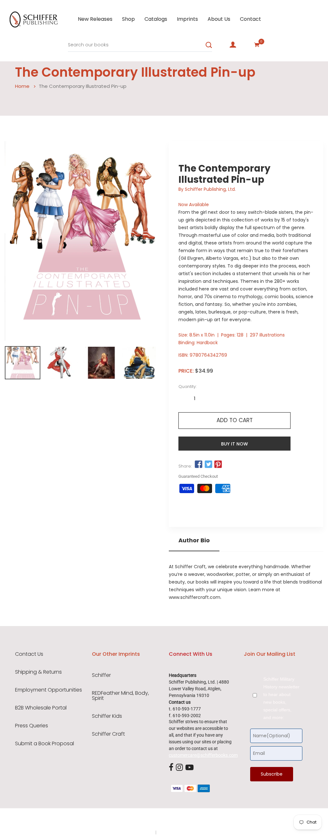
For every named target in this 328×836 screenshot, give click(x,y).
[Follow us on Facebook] (198, 464)
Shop (128, 19)
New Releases (95, 19)
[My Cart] (257, 44)
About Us (219, 19)
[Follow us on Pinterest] (218, 464)
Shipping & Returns (38, 672)
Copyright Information (179, 832)
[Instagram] (179, 767)
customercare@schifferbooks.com (203, 755)
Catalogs (155, 19)
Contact (250, 19)
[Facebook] (171, 767)
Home (22, 86)
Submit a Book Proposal (44, 743)
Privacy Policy (140, 832)
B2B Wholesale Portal (41, 707)
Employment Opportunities (48, 690)
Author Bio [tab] (194, 540)
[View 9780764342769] (22, 362)
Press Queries (31, 725)
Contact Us (29, 654)
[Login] (233, 44)
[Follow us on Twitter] (208, 464)
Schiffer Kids (107, 716)
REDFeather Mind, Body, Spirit (120, 696)
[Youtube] (189, 767)
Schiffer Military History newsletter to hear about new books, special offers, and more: (281, 698)
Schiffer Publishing (181, 819)
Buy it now (234, 444)
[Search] (209, 45)
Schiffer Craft (108, 734)
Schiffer (101, 675)
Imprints (187, 19)
